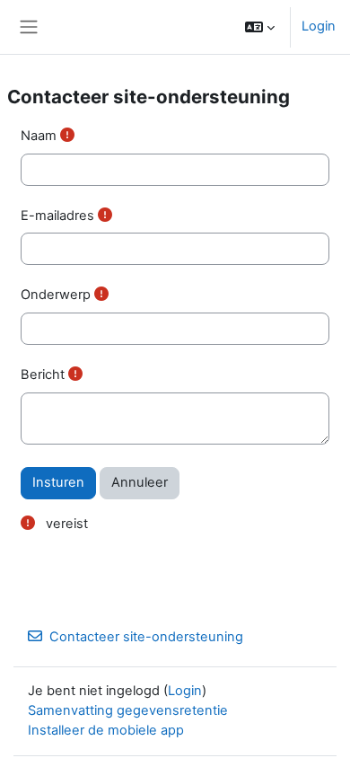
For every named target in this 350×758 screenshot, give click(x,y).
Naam (39, 136)
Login (319, 26)
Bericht (43, 374)
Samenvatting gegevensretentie (128, 710)
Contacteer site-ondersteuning (146, 637)
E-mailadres (57, 215)
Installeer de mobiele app (106, 730)
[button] (259, 27)
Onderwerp (56, 294)
